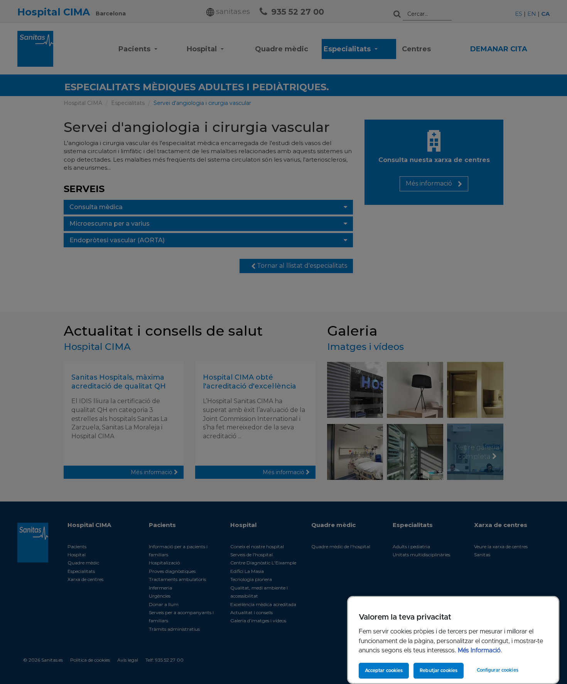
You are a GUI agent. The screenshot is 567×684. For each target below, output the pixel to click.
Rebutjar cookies (438, 670)
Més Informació (479, 650)
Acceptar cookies (384, 670)
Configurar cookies (497, 670)
